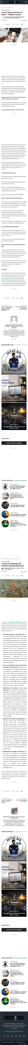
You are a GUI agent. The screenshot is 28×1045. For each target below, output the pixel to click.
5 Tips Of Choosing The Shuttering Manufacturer (21, 308)
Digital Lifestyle (13, 424)
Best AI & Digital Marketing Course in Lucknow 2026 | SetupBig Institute (14, 372)
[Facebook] (12, 338)
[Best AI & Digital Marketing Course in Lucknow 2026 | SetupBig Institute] (14, 361)
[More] (21, 24)
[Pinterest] (16, 1036)
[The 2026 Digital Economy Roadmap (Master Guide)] (14, 416)
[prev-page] (2, 433)
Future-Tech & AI (8, 7)
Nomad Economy (13, 520)
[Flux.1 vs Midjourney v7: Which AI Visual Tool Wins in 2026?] (5, 514)
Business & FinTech (14, 396)
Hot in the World (13, 369)
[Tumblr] (20, 1036)
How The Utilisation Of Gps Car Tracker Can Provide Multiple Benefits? (7, 308)
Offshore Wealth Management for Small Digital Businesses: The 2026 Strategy (18, 524)
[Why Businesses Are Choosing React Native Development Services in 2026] (14, 388)
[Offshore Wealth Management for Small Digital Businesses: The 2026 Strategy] (5, 523)
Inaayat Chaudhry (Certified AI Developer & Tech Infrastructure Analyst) (14, 17)
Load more (13, 530)
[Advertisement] (14, 60)
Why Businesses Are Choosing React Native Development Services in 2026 (14, 399)
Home (2, 7)
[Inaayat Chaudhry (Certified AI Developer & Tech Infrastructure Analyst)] (2, 17)
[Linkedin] (12, 1036)
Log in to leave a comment (14, 443)
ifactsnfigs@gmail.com (14, 1032)
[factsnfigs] (14, 2)
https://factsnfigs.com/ (14, 329)
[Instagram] (8, 1036)
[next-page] (5, 433)
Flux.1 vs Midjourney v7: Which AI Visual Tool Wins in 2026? (18, 515)
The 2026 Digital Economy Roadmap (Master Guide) (14, 427)
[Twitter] (15, 338)
